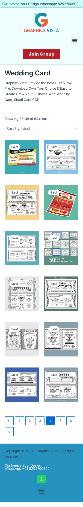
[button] (74, 40)
